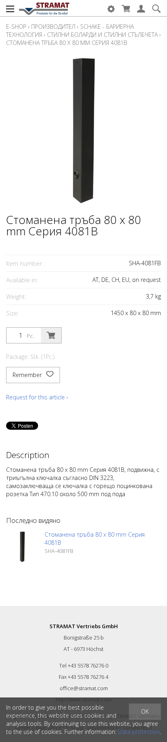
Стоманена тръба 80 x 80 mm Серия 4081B (66, 43)
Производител (53, 26)
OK (145, 711)
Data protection (139, 732)
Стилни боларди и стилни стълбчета (102, 34)
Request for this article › (37, 397)
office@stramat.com (84, 688)
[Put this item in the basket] (51, 335)
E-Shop (16, 26)
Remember (28, 375)
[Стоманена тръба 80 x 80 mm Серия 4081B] (22, 547)
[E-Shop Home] (44, 8)
